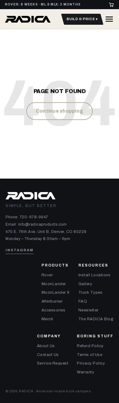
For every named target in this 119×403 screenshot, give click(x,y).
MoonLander (53, 284)
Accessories (53, 310)
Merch (47, 319)
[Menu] (109, 19)
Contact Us (48, 355)
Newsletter (88, 310)
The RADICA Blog (96, 319)
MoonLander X (55, 292)
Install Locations (94, 275)
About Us (46, 346)
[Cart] (111, 4)
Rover (47, 275)
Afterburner (52, 301)
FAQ (82, 301)
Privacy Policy (91, 363)
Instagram (19, 250)
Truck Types (90, 292)
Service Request (53, 363)
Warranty (85, 372)
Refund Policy (90, 346)
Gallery (85, 284)
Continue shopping (59, 111)
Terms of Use (89, 355)
